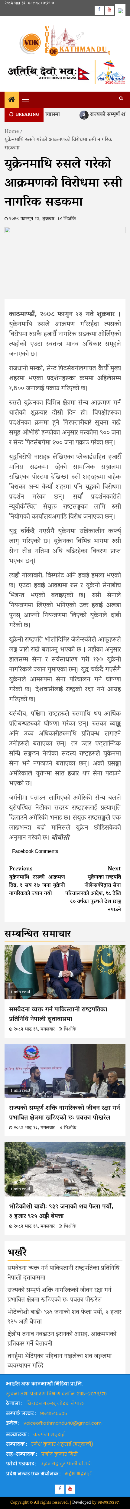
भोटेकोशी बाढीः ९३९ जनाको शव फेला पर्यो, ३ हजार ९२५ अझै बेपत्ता (61, 1212)
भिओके (69, 219)
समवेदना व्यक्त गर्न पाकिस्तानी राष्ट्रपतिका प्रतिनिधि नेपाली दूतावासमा (58, 1015)
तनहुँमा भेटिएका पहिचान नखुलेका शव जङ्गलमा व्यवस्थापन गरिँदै (60, 1361)
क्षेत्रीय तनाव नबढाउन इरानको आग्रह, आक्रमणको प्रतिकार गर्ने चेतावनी (62, 1339)
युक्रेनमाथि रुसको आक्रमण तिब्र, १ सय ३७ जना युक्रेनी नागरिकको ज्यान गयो (37, 881)
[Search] (121, 99)
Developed (81, 1503)
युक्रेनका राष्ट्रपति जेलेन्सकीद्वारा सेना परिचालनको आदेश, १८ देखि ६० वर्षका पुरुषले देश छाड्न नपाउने (93, 889)
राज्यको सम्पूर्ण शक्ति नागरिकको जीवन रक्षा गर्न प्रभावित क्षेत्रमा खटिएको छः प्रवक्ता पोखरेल (64, 1113)
